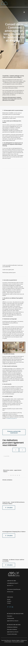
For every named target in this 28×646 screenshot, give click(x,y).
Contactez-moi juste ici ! (11, 418)
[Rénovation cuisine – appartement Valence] (15, 460)
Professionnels (10, 618)
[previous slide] (15, 450)
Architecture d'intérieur (12, 627)
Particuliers (9, 616)
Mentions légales (16, 640)
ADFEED (22, 641)
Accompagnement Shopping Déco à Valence (13, 531)
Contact (9, 603)
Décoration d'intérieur (12, 629)
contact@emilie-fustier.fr (12, 583)
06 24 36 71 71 (10, 585)
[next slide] (22, 450)
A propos (9, 601)
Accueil (8, 599)
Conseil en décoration (12, 634)
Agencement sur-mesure (12, 620)
